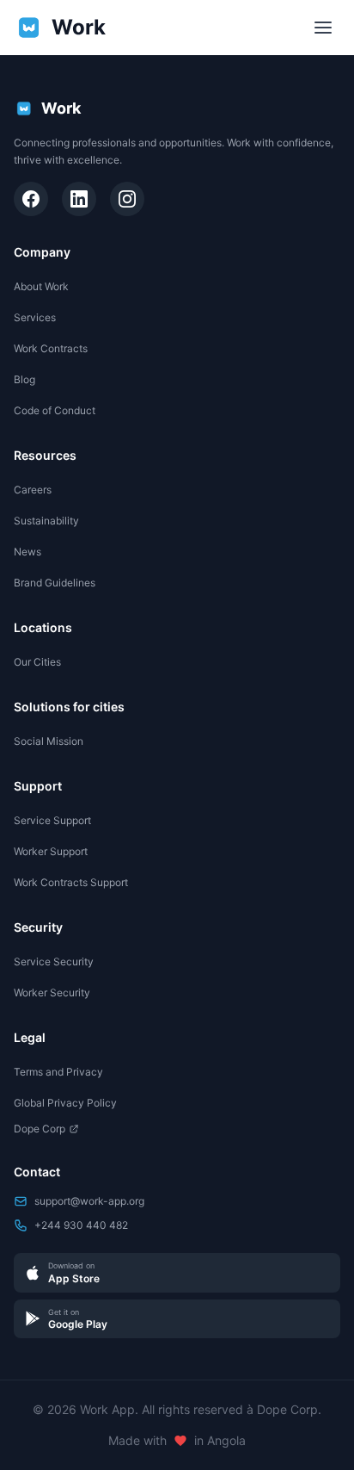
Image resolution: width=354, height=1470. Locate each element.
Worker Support (51, 851)
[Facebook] (31, 199)
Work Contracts (51, 348)
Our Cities (37, 661)
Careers (33, 489)
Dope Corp (39, 1128)
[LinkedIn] (79, 199)
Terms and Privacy (58, 1071)
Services (35, 317)
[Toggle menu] (323, 27)
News (27, 551)
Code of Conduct (54, 410)
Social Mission (48, 741)
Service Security (54, 961)
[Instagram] (127, 199)
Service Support (52, 820)
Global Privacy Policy (65, 1102)
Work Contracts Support (71, 882)
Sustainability (46, 520)
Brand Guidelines (54, 582)
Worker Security (52, 992)
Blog (24, 379)
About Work (41, 286)
